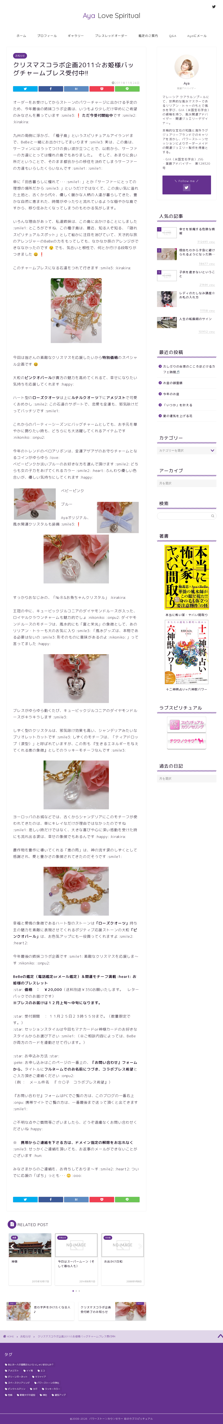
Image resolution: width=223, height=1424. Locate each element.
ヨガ (35, 1388)
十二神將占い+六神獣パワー (187, 689)
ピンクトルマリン (16, 1388)
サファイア (40, 1376)
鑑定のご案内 (148, 36)
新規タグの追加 (27, 1394)
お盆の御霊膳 (173, 383)
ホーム (21, 36)
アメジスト (13, 1370)
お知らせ (20, 55)
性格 (10, 1394)
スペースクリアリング (19, 1382)
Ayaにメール (197, 36)
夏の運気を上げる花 (178, 416)
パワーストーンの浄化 (48, 1382)
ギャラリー (76, 36)
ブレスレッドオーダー (111, 36)
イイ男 (29, 1370)
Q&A (172, 36)
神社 (45, 1394)
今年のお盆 (171, 394)
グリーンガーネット (17, 1376)
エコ (43, 1370)
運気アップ (60, 1394)
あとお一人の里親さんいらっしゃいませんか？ (31, 1364)
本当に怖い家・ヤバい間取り (187, 615)
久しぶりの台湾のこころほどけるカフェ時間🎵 (189, 369)
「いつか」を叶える (178, 405)
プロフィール (47, 36)
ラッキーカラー (52, 1388)
